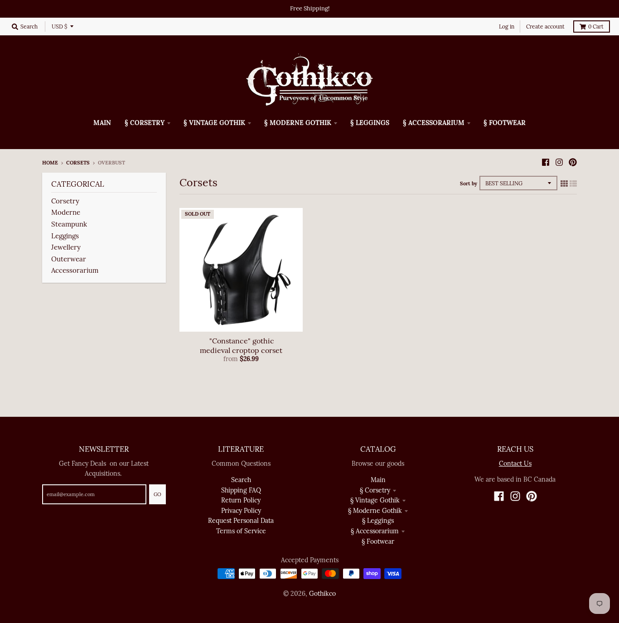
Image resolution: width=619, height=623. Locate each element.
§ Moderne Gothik (375, 511)
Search (241, 480)
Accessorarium (74, 270)
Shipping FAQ (241, 490)
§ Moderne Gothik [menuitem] (297, 123)
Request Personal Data (241, 521)
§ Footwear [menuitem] (505, 123)
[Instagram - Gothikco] (559, 162)
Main (378, 480)
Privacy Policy (241, 511)
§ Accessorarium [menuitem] (433, 123)
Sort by (468, 183)
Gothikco (322, 593)
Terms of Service (241, 531)
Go (157, 494)
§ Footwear (378, 541)
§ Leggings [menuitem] (369, 123)
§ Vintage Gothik (375, 500)
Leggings (65, 236)
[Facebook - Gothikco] (546, 162)
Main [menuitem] (102, 123)
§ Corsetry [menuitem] (144, 123)
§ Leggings (378, 521)
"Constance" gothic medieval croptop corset (241, 345)
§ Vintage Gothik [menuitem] (214, 123)
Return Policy (241, 500)
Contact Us (515, 463)
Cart (596, 26)
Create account (545, 26)
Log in (506, 26)
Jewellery (66, 247)
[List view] (573, 183)
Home (50, 162)
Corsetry (65, 201)
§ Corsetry (375, 490)
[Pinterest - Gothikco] (573, 162)
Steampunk (70, 224)
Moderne (65, 212)
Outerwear (68, 259)
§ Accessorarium (375, 531)
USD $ (59, 26)
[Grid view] (564, 183)
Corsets (78, 162)
